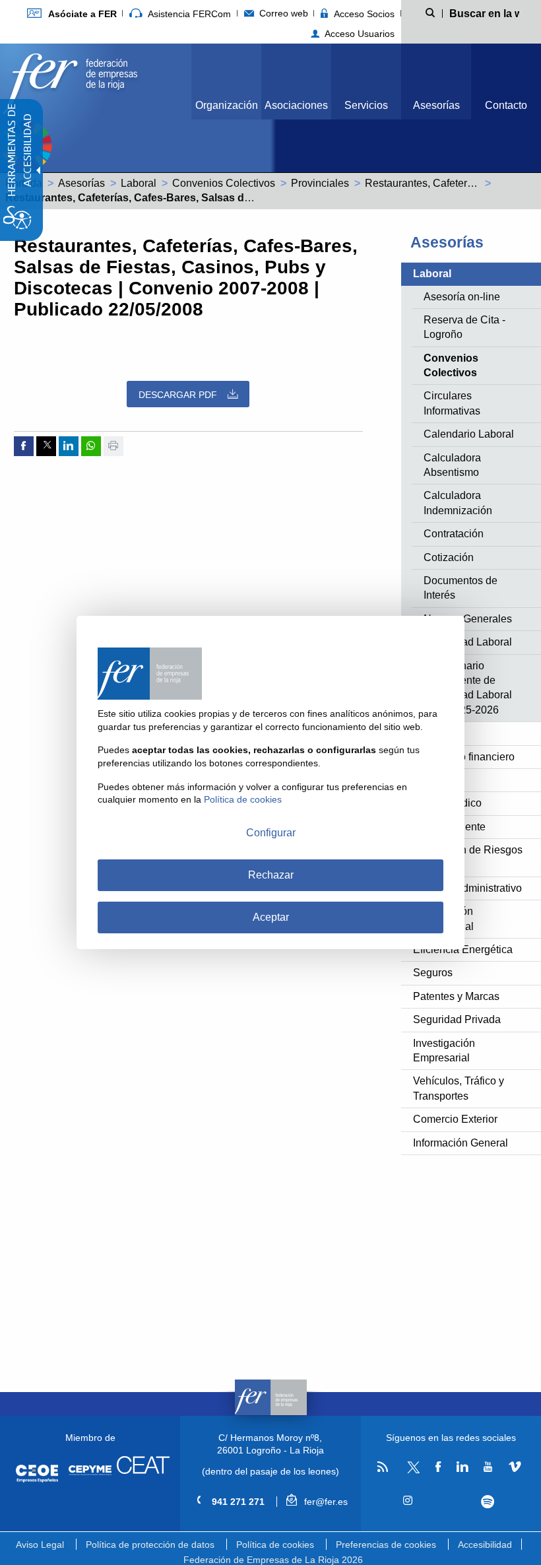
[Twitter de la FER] (411, 1471)
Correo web (282, 13)
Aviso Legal (40, 1544)
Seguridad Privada (457, 1019)
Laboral (138, 183)
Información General (460, 1143)
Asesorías (436, 105)
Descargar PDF (178, 394)
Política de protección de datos (150, 1544)
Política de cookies (275, 1544)
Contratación (454, 533)
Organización (226, 105)
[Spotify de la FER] (488, 1501)
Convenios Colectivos (223, 183)
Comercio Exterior (455, 1119)
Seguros (433, 972)
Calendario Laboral (469, 434)
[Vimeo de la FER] (514, 1467)
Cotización (449, 557)
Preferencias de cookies (386, 1544)
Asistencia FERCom (188, 14)
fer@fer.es (324, 1501)
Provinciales (320, 183)
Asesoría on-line (462, 296)
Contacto (506, 105)
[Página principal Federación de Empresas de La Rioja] (70, 80)
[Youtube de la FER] (488, 1467)
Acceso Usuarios (358, 33)
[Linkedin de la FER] (462, 1467)
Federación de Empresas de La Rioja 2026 (273, 1559)
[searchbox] (484, 12)
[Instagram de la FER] (408, 1501)
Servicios (366, 105)
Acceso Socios (363, 14)
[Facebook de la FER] (438, 1467)
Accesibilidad (485, 1544)
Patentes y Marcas (456, 996)
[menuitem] (71, 13)
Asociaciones (296, 105)
